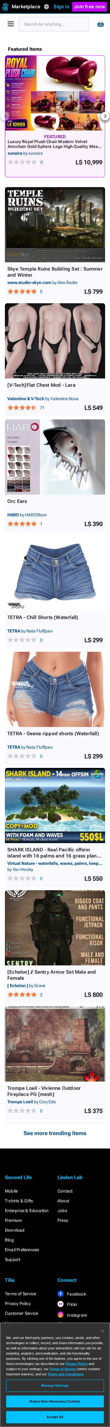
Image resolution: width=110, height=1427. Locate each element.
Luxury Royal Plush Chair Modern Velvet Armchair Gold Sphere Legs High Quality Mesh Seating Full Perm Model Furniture (54, 146)
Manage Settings (55, 1385)
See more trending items (55, 1133)
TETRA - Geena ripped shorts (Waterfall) (53, 733)
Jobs (62, 1210)
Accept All (54, 1417)
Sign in (61, 6)
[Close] (102, 1331)
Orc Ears (17, 501)
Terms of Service (20, 1293)
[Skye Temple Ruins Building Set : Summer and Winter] (55, 224)
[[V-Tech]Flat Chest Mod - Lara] (55, 340)
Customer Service (21, 1313)
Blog (9, 1239)
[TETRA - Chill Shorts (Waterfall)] (55, 573)
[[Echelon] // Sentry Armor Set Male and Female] (55, 927)
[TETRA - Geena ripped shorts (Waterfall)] (55, 689)
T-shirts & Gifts (19, 1200)
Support (12, 1259)
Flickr (71, 1304)
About (63, 1200)
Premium (13, 1220)
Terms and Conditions (65, 1374)
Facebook (76, 1294)
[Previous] (5, 116)
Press (62, 1220)
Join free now (89, 6)
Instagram (76, 1315)
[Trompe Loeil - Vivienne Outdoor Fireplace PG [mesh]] (55, 1044)
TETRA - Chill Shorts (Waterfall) (42, 617)
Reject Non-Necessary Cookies (55, 1401)
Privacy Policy (18, 1303)
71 (42, 407)
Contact (64, 1191)
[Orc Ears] (55, 457)
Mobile (11, 1191)
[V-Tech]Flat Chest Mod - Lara (41, 385)
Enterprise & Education (27, 1210)
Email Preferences (22, 1249)
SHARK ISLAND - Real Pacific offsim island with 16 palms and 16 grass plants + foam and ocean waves (54, 856)
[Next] (105, 116)
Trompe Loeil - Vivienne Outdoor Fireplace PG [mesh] (44, 1091)
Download (15, 1230)
